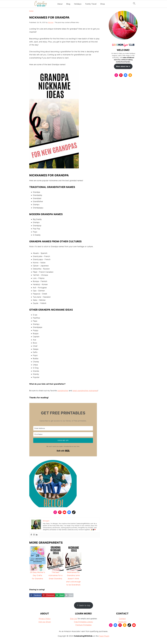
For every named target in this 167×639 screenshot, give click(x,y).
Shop (102, 4)
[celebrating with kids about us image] (53, 484)
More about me (122, 66)
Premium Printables (83, 625)
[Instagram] (34, 535)
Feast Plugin (104, 636)
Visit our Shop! (44, 622)
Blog (68, 4)
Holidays (77, 4)
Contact (122, 619)
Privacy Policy (45, 619)
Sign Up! (73, 619)
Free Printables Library (83, 622)
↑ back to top (83, 605)
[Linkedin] (36, 535)
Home (31, 11)
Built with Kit (63, 450)
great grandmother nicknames (85, 391)
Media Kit (122, 622)
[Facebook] (31, 535)
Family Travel (91, 4)
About (60, 4)
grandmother (62, 391)
